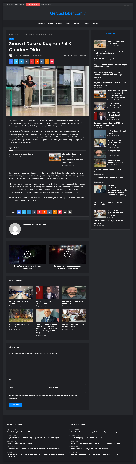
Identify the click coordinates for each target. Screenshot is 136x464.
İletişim (95, 23)
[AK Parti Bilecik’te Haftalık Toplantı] (21, 292)
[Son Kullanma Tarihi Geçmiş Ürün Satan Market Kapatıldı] (100, 143)
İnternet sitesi (53, 387)
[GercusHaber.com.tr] (68, 13)
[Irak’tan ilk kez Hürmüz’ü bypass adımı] (100, 134)
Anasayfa (41, 23)
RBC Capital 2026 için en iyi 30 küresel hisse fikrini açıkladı (108, 179)
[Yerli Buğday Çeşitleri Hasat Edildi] (100, 44)
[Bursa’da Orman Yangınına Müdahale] (21, 315)
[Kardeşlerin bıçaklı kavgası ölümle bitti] (74, 292)
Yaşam (86, 23)
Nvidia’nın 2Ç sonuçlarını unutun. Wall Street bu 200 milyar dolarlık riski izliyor (109, 204)
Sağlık (67, 23)
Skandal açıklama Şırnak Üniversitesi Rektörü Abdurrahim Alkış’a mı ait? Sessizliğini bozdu (117, 94)
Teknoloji (77, 23)
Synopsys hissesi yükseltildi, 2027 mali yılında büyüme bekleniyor (109, 124)
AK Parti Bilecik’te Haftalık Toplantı (19, 302)
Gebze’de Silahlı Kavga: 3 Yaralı (51, 4)
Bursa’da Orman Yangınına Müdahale (19, 325)
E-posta (12, 387)
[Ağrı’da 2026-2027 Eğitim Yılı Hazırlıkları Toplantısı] (74, 315)
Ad (10, 379)
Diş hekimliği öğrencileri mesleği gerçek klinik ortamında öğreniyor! (109, 52)
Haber (50, 23)
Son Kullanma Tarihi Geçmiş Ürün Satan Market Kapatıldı (115, 142)
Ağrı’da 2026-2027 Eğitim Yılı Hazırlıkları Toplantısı (73, 325)
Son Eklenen (110, 33)
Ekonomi (59, 23)
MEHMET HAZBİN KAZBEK (21, 55)
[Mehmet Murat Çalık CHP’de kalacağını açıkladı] (47, 292)
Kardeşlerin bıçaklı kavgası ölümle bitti (72, 302)
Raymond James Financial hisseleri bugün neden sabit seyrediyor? (110, 66)
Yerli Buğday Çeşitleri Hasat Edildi (115, 42)
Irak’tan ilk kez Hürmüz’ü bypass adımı (116, 132)
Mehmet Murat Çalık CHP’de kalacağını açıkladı (46, 302)
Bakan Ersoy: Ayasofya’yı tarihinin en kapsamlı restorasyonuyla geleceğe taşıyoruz (108, 75)
